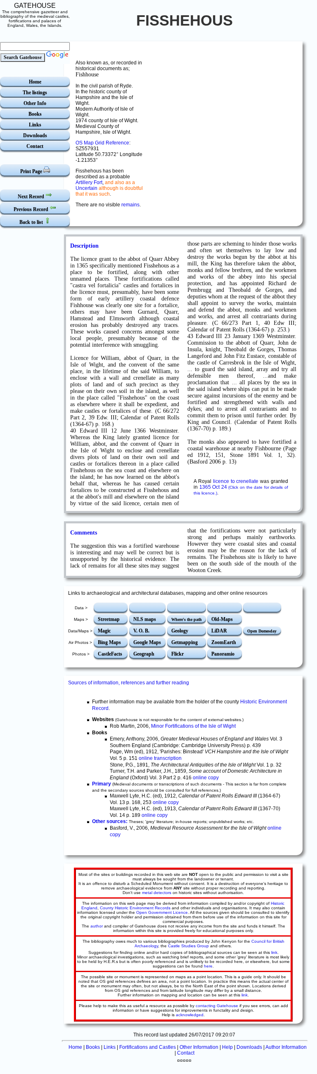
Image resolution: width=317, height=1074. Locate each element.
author (96, 926)
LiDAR (219, 631)
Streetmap (109, 619)
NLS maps (144, 619)
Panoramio (222, 654)
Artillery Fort (89, 182)
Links (35, 125)
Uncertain (86, 188)
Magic (104, 631)
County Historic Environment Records (135, 908)
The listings (35, 92)
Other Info (35, 103)
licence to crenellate (236, 481)
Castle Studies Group (188, 946)
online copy (206, 778)
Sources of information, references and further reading (128, 683)
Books (35, 114)
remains (130, 205)
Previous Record (32, 209)
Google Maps (147, 642)
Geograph (143, 654)
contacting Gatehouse (217, 1005)
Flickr (177, 654)
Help (227, 1047)
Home (35, 82)
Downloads (35, 135)
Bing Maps (109, 642)
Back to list (31, 222)
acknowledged (189, 1014)
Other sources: (110, 821)
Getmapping (184, 642)
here (208, 966)
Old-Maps (222, 619)
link (274, 952)
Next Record (31, 196)
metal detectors (156, 892)
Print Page (31, 171)
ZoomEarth (223, 642)
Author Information (286, 1047)
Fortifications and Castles (147, 1047)
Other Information (199, 1047)
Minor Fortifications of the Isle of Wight (193, 726)
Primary (101, 784)
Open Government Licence (162, 912)
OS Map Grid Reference (102, 143)
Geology (179, 631)
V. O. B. (141, 631)
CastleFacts (110, 654)
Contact (34, 146)
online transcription (160, 758)
